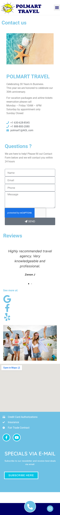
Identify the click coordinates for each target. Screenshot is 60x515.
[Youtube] (16, 437)
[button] (57, 7)
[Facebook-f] (6, 437)
